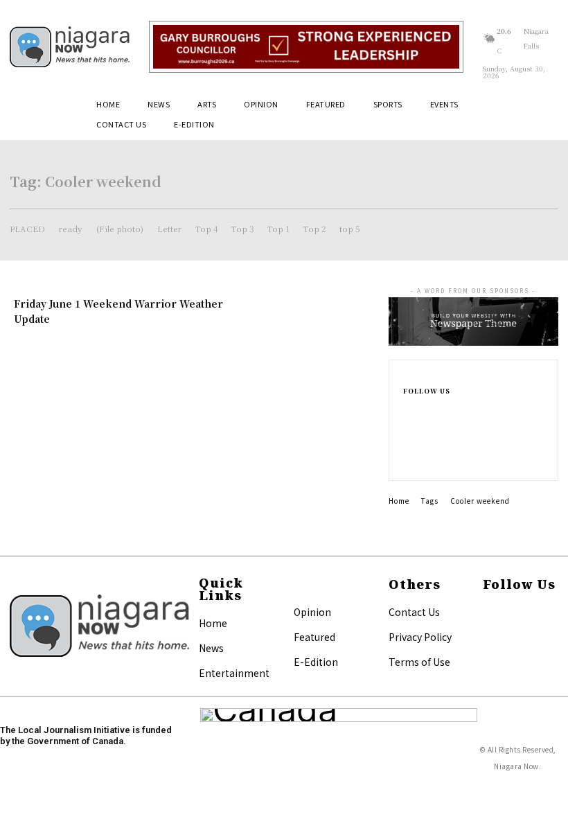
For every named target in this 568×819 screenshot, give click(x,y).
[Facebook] (410, 409)
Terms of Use (419, 662)
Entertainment (234, 673)
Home (399, 500)
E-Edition (316, 662)
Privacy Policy (420, 637)
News (211, 648)
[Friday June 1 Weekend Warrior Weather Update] (314, 328)
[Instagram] (410, 426)
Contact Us (414, 612)
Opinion (312, 612)
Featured (314, 637)
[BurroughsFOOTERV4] (306, 47)
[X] (410, 459)
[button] (541, 109)
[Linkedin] (410, 443)
